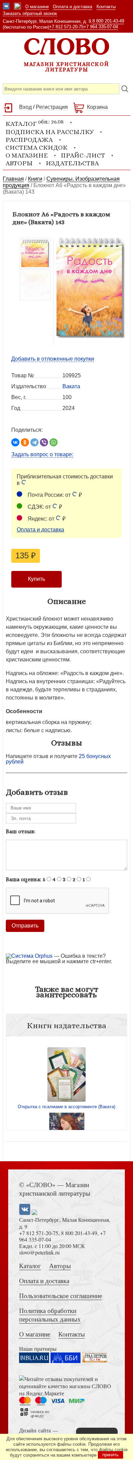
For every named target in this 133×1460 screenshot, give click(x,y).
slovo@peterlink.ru (39, 1252)
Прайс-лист (83, 155)
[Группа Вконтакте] (6, 7)
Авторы (19, 163)
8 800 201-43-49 (108, 20)
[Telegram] (34, 442)
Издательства (72, 163)
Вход (25, 107)
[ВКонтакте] (15, 442)
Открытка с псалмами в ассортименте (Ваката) (66, 1106)
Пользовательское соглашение (60, 1295)
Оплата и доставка (72, 6)
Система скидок (36, 147)
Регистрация (52, 107)
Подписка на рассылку (49, 131)
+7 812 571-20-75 (66, 26)
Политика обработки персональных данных (50, 1314)
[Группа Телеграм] (17, 7)
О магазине (37, 6)
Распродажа (29, 139)
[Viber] (44, 442)
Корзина (97, 107)
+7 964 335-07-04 (101, 26)
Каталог (30, 1265)
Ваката (71, 386)
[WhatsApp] (53, 442)
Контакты (106, 6)
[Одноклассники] (25, 442)
